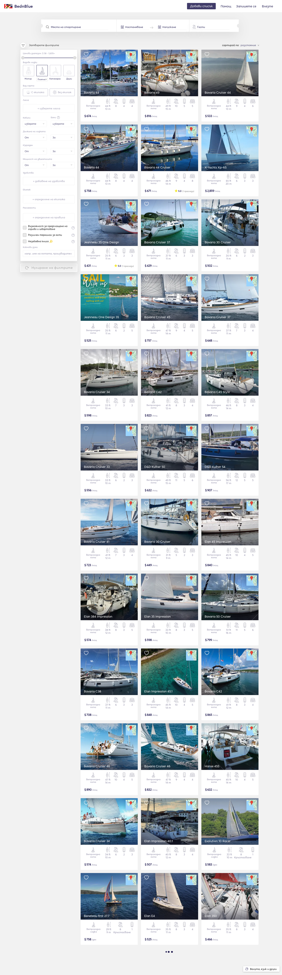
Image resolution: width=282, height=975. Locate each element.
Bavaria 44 (91, 92)
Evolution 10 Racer (218, 841)
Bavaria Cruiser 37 (157, 242)
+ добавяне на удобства (49, 181)
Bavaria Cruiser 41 (96, 542)
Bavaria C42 (153, 392)
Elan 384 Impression (98, 616)
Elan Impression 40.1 (158, 841)
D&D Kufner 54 (215, 467)
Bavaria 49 (151, 92)
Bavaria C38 (92, 691)
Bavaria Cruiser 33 (97, 467)
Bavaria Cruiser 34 (97, 392)
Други (69, 79)
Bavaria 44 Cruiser (157, 167)
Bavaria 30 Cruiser (218, 242)
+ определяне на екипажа (48, 199)
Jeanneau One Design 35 (101, 317)
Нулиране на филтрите (52, 268)
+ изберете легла (49, 108)
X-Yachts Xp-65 (216, 167)
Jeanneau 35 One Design (101, 242)
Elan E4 (149, 916)
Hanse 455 (212, 766)
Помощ (226, 6)
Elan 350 (211, 916)
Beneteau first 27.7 (96, 916)
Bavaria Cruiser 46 (97, 766)
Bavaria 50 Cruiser (218, 616)
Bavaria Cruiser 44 (218, 92)
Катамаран (55, 79)
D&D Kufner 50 (154, 467)
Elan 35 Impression (157, 616)
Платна (41, 79)
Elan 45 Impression (218, 542)
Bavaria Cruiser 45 (157, 317)
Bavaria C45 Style (217, 392)
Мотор (28, 79)
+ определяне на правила (49, 217)
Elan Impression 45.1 (158, 691)
